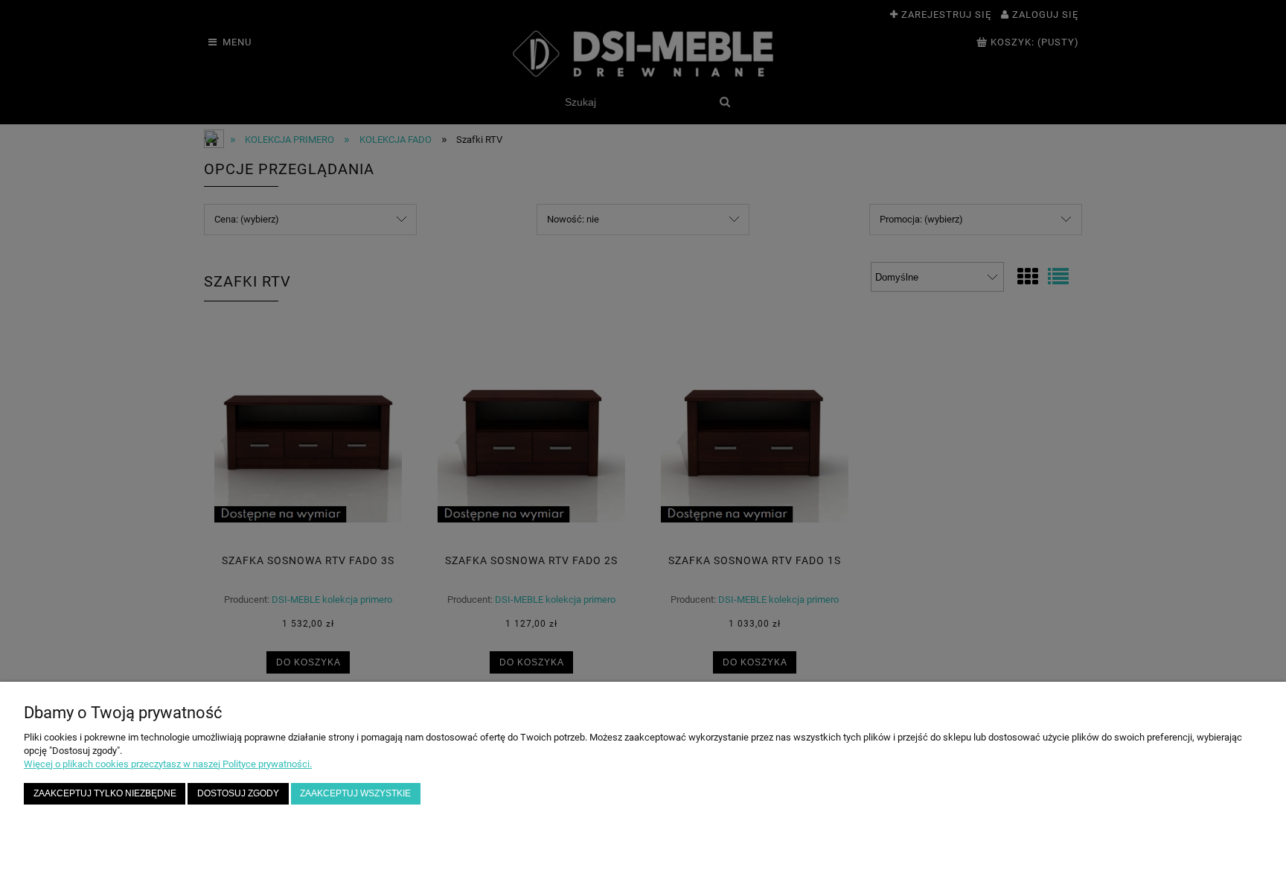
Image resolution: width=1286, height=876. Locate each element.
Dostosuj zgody (238, 793)
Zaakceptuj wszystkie (355, 793)
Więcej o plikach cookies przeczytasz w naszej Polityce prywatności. (168, 764)
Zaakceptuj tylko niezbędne (104, 793)
